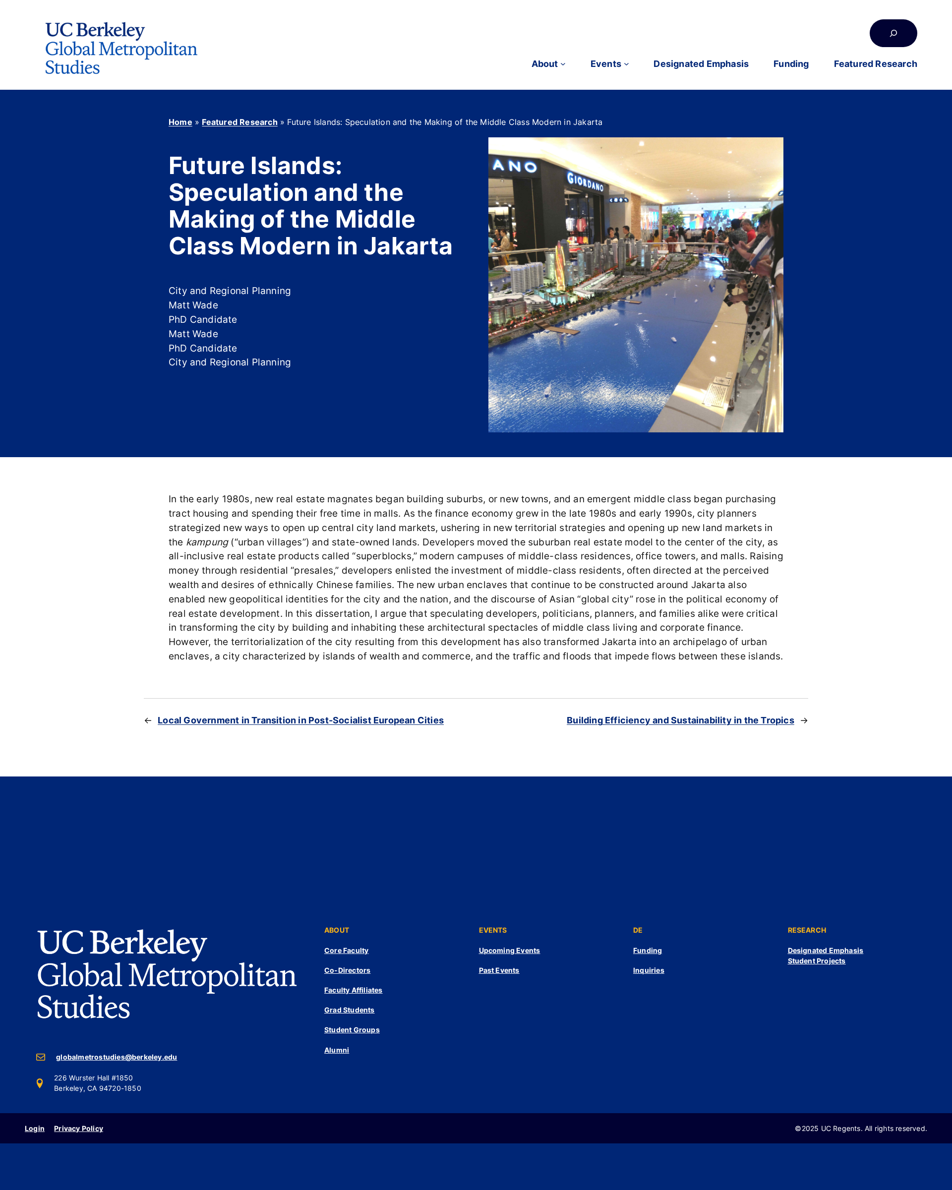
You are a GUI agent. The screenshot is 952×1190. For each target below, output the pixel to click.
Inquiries (648, 970)
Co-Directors (347, 970)
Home (180, 122)
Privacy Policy (78, 1128)
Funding (647, 950)
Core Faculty (346, 950)
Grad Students (349, 1010)
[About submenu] (563, 63)
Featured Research (239, 122)
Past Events (499, 970)
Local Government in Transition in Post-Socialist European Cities (301, 720)
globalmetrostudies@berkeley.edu (116, 1057)
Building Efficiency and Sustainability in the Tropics (680, 720)
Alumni (336, 1050)
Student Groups (352, 1029)
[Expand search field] (893, 33)
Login (35, 1128)
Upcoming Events (509, 950)
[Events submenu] (626, 63)
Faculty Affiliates (353, 990)
